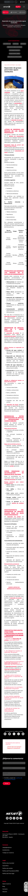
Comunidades (14, 12)
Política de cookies (7, 868)
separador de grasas (17, 120)
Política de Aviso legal (8, 873)
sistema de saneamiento (16, 136)
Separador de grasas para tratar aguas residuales (12, 70)
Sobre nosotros (6, 884)
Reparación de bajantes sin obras (14, 56)
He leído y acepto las (13, 778)
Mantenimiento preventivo (14, 50)
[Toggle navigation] (24, 6)
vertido (12, 466)
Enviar (6, 783)
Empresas (6, 12)
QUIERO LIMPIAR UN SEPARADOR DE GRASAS (14, 588)
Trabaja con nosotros (8, 852)
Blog (3, 886)
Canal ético (5, 865)
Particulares (23, 12)
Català (23, 2)
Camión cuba (15, 43)
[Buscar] (16, 2)
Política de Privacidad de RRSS (10, 871)
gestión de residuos (18, 503)
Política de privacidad (8, 863)
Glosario (4, 891)
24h (18, 6)
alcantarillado (18, 103)
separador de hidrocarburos (11, 669)
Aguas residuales (7, 43)
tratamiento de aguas (10, 336)
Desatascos (23, 43)
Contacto (5, 889)
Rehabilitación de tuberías (14, 53)
